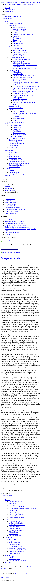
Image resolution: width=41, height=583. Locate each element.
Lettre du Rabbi (18, 74)
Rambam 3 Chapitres (19, 134)
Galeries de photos (14, 172)
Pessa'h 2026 (17, 41)
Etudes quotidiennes (15, 125)
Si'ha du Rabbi (17, 72)
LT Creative (29, 567)
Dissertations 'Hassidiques (17, 161)
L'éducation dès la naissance (21, 63)
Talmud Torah (13, 145)
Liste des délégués (14, 142)
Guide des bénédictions (16, 108)
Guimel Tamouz (14, 70)
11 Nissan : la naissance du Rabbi (15, 225)
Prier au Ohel (17, 81)
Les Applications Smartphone (18, 174)
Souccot (15, 32)
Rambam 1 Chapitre (19, 133)
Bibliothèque (9, 151)
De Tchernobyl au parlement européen (17, 227)
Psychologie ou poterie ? (12, 232)
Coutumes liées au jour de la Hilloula (24, 75)
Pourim (15, 40)
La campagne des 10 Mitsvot (22, 59)
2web (13, 567)
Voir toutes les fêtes (19, 27)
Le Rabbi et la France (19, 93)
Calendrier (12, 47)
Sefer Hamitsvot (18, 131)
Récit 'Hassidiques (14, 156)
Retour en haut (7, 495)
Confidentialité (5, 577)
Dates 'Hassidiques (19, 56)
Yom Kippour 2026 (19, 31)
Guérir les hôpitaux (11, 220)
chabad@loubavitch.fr (21, 574)
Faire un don (9, 11)
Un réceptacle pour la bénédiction (15, 223)
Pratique (7, 22)
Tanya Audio (17, 129)
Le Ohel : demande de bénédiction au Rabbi (22, 68)
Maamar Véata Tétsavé (20, 79)
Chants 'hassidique (14, 167)
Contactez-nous (10, 9)
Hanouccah (16, 36)
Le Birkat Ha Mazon (15, 159)
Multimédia (8, 168)
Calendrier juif (17, 49)
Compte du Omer (18, 43)
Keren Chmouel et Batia (16, 122)
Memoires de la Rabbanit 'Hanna (19, 163)
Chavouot (16, 45)
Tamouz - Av (13, 109)
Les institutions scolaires (16, 143)
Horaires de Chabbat (15, 24)
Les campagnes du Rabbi (17, 58)
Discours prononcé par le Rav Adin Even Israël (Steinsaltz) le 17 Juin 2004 (26, 87)
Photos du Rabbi (18, 100)
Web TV (11, 170)
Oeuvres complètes (15, 158)
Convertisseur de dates (20, 52)
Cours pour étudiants (15, 149)
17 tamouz (16, 117)
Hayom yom (17, 127)
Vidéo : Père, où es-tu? (20, 99)
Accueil (7, 8)
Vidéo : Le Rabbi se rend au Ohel (23, 95)
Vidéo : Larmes (17, 97)
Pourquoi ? (8, 234)
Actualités (8, 176)
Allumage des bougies (20, 50)
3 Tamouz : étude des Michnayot (23, 77)
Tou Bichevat (17, 38)
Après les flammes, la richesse (14, 221)
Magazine (12, 154)
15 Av (15, 120)
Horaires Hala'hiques (33, 2)
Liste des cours (13, 147)
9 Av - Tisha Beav (18, 118)
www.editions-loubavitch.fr (9, 249)
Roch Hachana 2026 (19, 29)
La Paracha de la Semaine (17, 138)
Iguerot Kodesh (14, 152)
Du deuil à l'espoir (18, 111)
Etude (6, 124)
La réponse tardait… (11, 258)
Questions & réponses (15, 140)
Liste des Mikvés (14, 106)
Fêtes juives (12, 25)
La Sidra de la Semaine (16, 136)
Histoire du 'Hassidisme (16, 165)
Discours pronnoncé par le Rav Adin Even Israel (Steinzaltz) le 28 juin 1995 (26, 91)
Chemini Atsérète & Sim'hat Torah (23, 34)
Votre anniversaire (18, 61)
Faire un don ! (7, 18)
